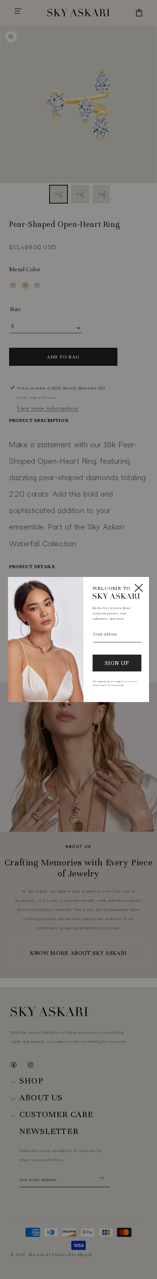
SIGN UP (117, 663)
